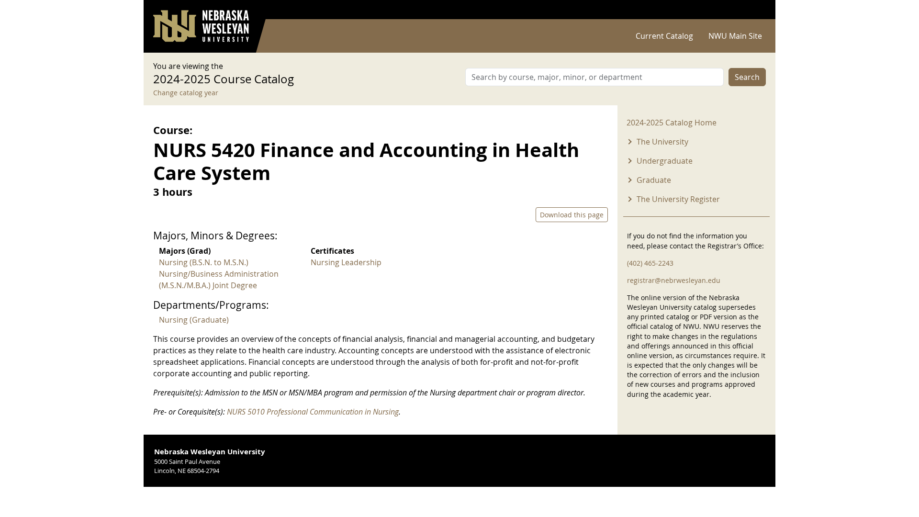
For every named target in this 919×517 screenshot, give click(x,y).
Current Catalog (664, 36)
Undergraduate (665, 161)
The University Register (678, 199)
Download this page (572, 214)
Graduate (654, 180)
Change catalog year (185, 92)
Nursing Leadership (346, 262)
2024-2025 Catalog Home (672, 122)
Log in (753, 9)
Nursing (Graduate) (194, 320)
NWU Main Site (735, 36)
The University (662, 141)
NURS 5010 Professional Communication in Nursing (313, 411)
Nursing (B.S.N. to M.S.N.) (203, 262)
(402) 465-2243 (650, 263)
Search (747, 77)
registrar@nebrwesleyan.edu (673, 280)
